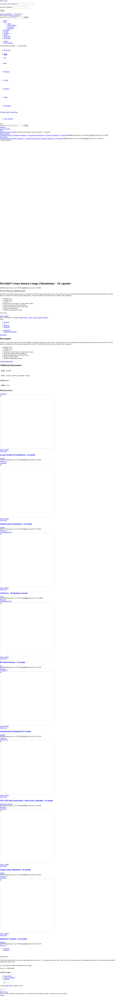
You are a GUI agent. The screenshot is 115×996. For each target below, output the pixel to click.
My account (7, 38)
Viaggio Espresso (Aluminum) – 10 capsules (16, 524)
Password (6, 7)
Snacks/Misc (7, 36)
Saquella (2, 735)
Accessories (10, 27)
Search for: (3, 17)
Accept (2, 995)
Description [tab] (7, 330)
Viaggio (2, 527)
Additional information (6, 361)
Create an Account (15, 15)
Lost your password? (6, 14)
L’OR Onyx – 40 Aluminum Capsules (14, 593)
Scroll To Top (4, 992)
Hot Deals (6, 30)
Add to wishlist (4, 316)
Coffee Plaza (8, 985)
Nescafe (10, 804)
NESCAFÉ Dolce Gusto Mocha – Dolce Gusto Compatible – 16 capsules (26, 800)
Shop (5, 22)
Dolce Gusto (3, 804)
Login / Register (8, 43)
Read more (3, 599)
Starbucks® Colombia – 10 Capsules (13, 939)
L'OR (1, 596)
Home (5, 20)
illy (1, 665)
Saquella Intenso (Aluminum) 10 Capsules (15, 731)
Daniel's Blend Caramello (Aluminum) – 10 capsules (47, 138)
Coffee (9, 23)
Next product (3, 137)
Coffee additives (11, 25)
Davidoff (45, 317)
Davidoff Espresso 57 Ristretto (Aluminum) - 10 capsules (50, 135)
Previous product (5, 133)
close (5, 1)
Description (3, 335)
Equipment (10, 28)
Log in (2, 10)
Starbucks (3, 942)
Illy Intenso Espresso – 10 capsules (12, 662)
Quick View (3, 451)
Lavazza (2, 458)
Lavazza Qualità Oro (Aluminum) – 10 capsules (17, 455)
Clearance (6, 33)
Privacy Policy (8, 976)
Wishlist (6, 41)
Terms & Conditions (9, 977)
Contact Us (7, 979)
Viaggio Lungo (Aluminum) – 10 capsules (15, 870)
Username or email (8, 4)
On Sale (6, 32)
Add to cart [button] (3, 461)
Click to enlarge (4, 279)
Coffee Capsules (12, 132)
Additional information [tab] (10, 332)
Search (26, 17)
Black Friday (23, 317)
